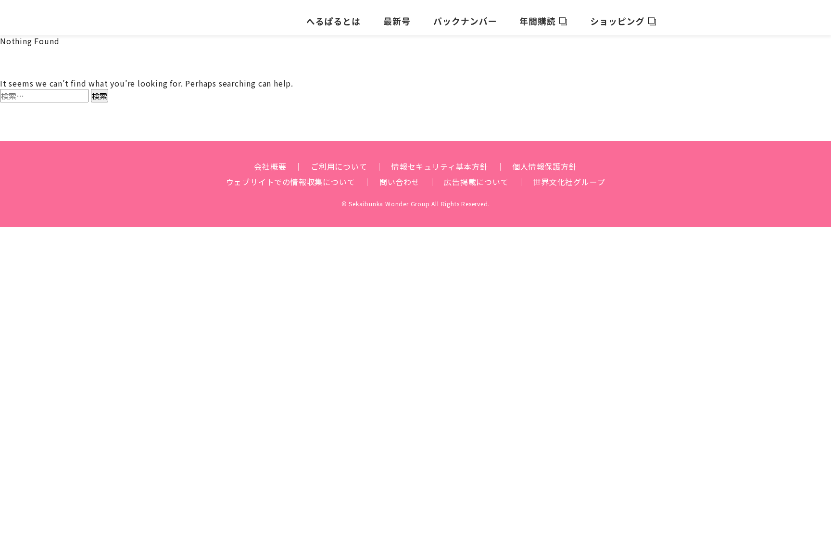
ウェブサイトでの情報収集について (290, 181)
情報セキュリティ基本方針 (439, 166)
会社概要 (270, 166)
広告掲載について (476, 181)
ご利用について (339, 166)
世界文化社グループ (569, 181)
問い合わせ (399, 181)
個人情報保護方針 (544, 166)
